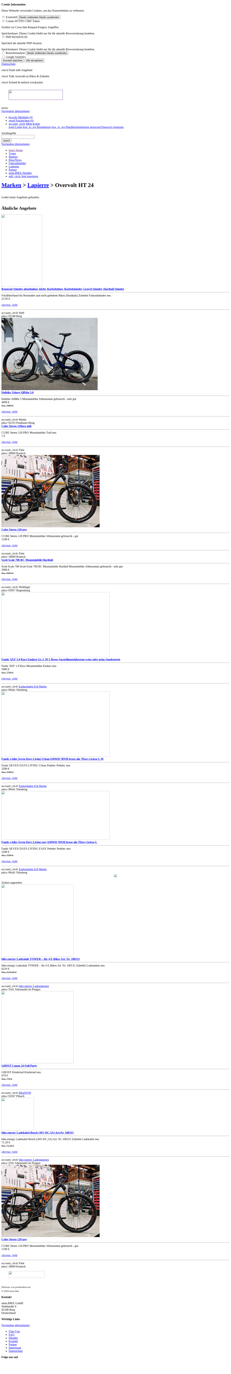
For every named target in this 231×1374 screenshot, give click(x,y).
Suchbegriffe (8, 133)
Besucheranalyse (15, 52)
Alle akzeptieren (34, 60)
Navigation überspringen (15, 111)
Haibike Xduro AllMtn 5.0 (17, 392)
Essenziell (11, 17)
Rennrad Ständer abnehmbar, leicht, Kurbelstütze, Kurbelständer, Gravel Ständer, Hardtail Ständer (62, 289)
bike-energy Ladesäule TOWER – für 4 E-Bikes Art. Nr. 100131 (40, 958)
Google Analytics (16, 56)
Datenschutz (8, 63)
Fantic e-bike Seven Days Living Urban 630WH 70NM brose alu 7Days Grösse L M (52, 758)
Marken (11, 185)
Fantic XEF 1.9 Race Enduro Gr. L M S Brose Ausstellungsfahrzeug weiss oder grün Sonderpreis (60, 659)
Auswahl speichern (13, 60)
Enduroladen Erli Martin (33, 686)
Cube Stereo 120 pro (14, 529)
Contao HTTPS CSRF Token (23, 21)
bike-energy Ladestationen (34, 986)
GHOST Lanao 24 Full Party (19, 1065)
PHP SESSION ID (16, 37)
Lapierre (38, 185)
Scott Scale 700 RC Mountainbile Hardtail (27, 559)
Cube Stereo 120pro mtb (16, 426)
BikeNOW (25, 1092)
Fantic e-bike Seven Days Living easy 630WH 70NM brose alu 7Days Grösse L (49, 842)
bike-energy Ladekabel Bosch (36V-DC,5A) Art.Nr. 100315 (37, 1132)
